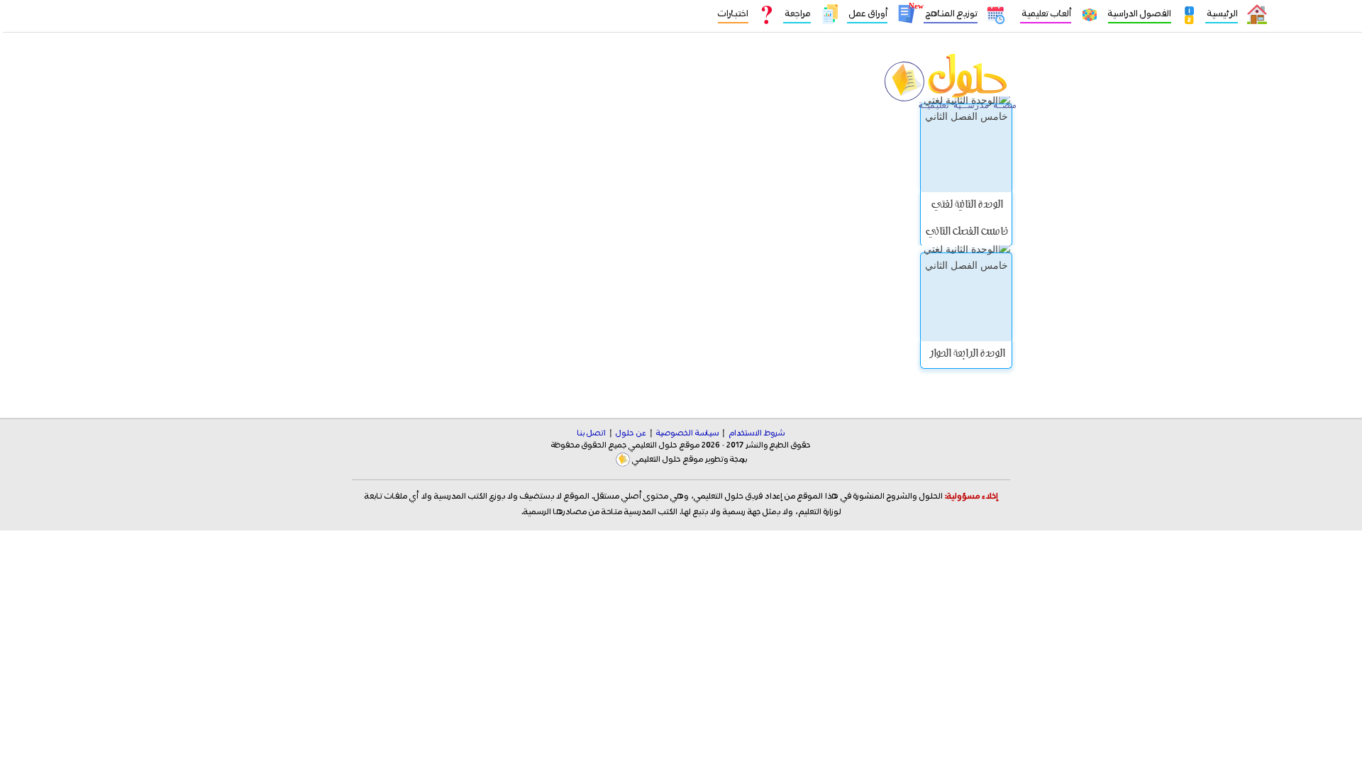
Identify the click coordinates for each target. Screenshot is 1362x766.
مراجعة (797, 13)
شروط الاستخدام (757, 433)
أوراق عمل (867, 13)
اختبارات (733, 13)
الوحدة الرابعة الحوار (966, 354)
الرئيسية (1221, 13)
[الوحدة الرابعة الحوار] (966, 296)
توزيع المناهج (951, 13)
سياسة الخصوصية (687, 433)
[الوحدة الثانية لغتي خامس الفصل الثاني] (966, 148)
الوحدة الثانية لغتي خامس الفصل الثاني (966, 219)
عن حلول (631, 433)
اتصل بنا (591, 433)
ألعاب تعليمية (1045, 13)
